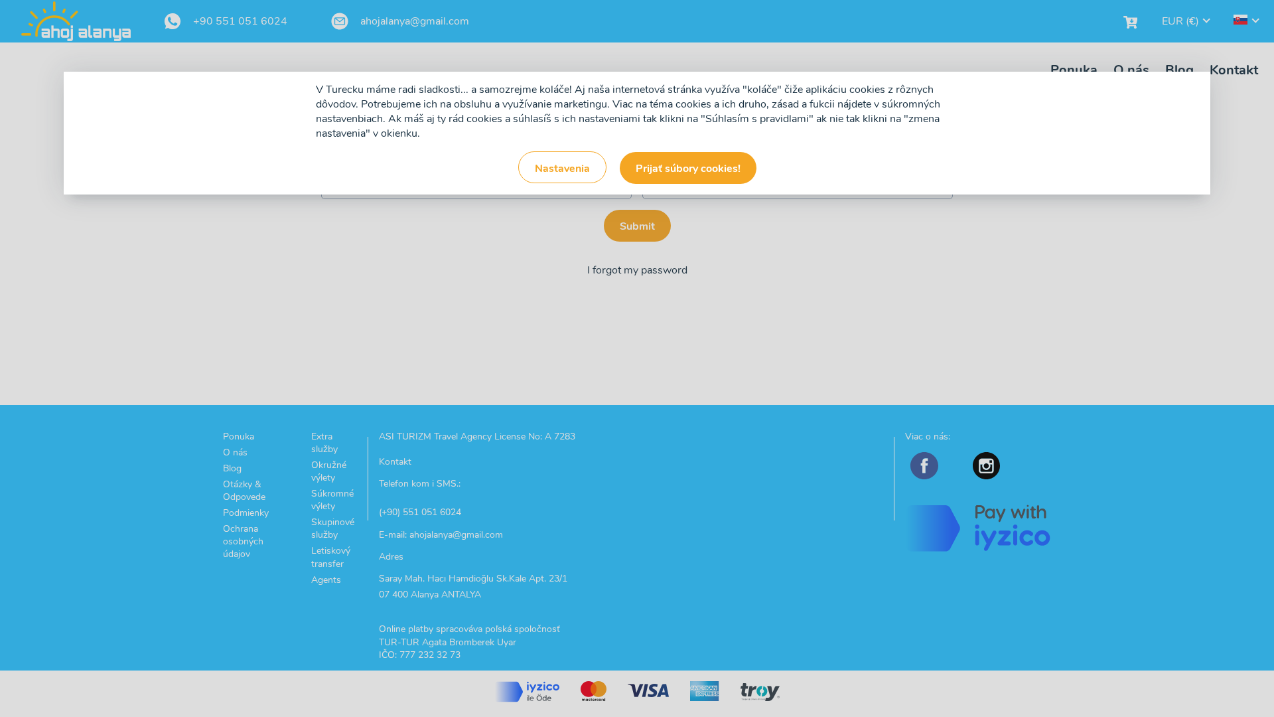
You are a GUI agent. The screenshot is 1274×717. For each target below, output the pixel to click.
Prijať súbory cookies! (688, 168)
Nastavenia (562, 168)
